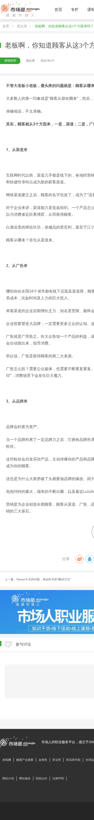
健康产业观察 (25, 760)
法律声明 (58, 778)
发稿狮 (6, 760)
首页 (58, 9)
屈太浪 (22, 26)
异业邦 (56, 760)
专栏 (75, 9)
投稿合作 (41, 778)
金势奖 (43, 760)
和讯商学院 (73, 760)
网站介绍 (8, 778)
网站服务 (25, 778)
